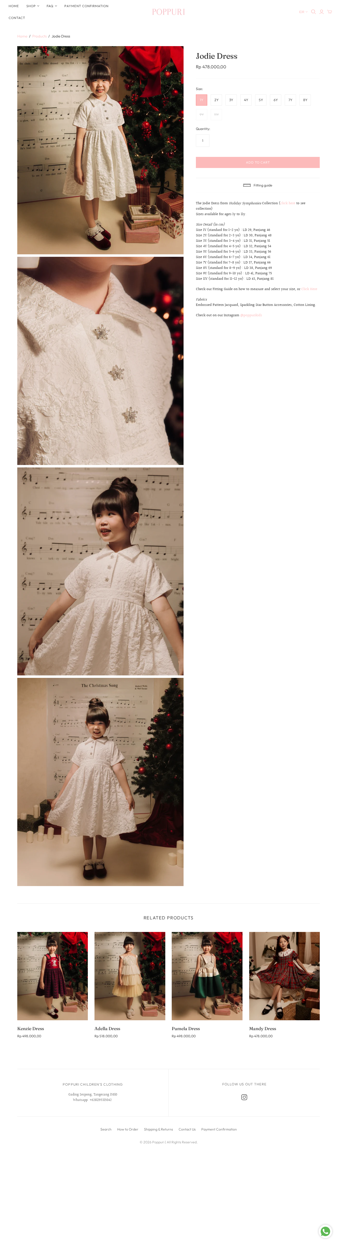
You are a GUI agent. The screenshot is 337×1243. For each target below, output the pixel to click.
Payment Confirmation (86, 6)
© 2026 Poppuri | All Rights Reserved (168, 1142)
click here (287, 203)
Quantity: (203, 129)
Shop (31, 6)
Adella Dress (107, 1028)
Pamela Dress (186, 1028)
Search (106, 1129)
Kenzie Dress (30, 1028)
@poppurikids (251, 315)
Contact (17, 18)
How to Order (127, 1129)
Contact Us (187, 1129)
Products (39, 36)
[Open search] (313, 11)
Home (14, 6)
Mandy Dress (262, 1028)
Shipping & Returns (158, 1129)
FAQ (50, 6)
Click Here (309, 289)
